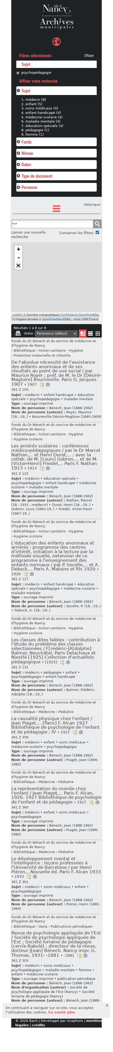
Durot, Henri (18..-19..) (71, 505)
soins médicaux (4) (41, 108)
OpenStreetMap (52, 319)
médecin (32, 395)
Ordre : (29, 333)
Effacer (89, 55)
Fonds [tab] (27, 142)
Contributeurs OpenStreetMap (79, 314)
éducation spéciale (60, 478)
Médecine (47, 712)
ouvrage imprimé (38, 403)
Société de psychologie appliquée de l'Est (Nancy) (49, 989)
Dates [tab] (26, 164)
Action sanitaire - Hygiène (61, 350)
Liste (82, 333)
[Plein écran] (18, 265)
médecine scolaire (79, 588)
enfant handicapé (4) (43, 113)
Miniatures (98, 333)
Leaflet (17, 314)
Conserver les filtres (76, 233)
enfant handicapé (58, 395)
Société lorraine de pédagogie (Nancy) (53, 994)
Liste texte (90, 334)
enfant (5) (33, 104)
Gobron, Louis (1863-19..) (32, 509)
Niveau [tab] (27, 153)
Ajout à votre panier (47, 384)
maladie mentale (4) (42, 121)
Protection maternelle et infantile (42, 355)
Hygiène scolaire (28, 439)
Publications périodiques (72, 926)
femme (85, 970)
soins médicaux (72, 742)
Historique (92, 205)
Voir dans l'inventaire (41, 384)
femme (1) (34, 134)
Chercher (97, 224)
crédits (38, 1025)
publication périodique (76, 979)
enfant (71, 672)
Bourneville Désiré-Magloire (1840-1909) (66, 417)
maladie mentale (78, 399)
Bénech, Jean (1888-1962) (71, 408)
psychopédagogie (36, 73)
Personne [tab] (29, 187)
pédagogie (52, 672)
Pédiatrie (66, 712)
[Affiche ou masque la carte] (56, 42)
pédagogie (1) (37, 130)
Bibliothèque (24, 350)
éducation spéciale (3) (44, 126)
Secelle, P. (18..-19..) (83, 606)
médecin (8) (35, 100)
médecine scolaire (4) (44, 117)
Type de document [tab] (37, 176)
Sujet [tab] (26, 91)
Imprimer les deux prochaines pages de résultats (18, 334)
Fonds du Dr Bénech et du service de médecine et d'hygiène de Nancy (53, 343)
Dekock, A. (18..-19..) (32, 610)
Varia (43, 926)
